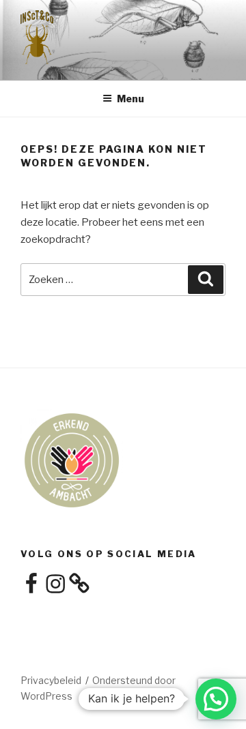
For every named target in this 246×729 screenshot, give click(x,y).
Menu (130, 98)
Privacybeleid (50, 680)
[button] (215, 699)
